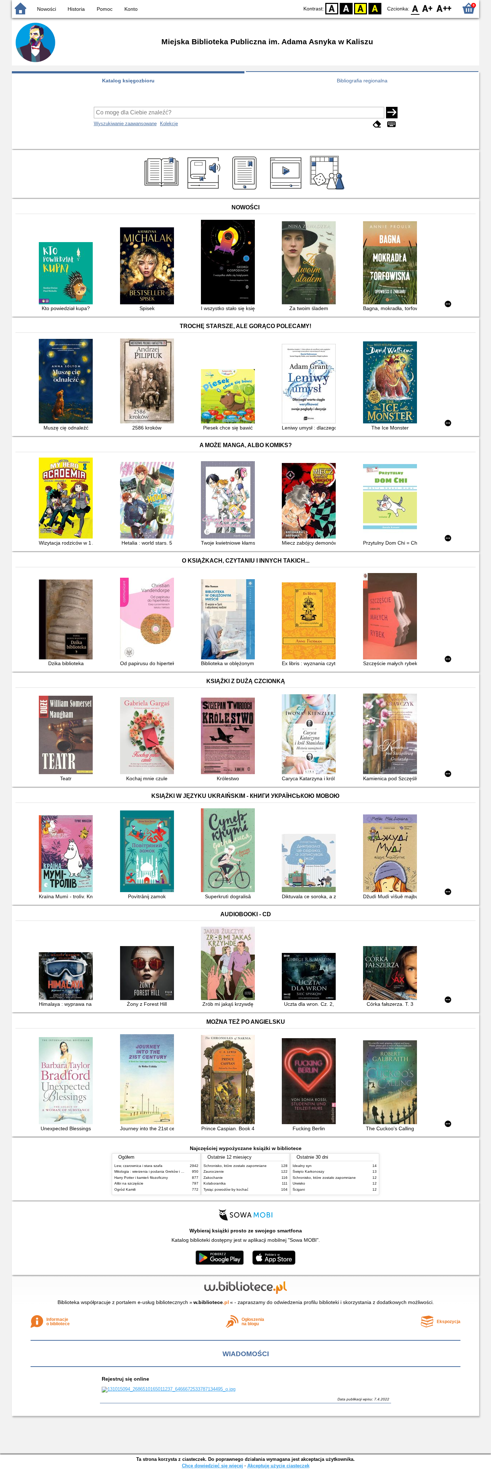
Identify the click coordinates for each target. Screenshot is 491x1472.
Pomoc (105, 9)
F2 (444, 8)
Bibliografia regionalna (362, 80)
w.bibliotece (211, 1302)
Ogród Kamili (125, 1189)
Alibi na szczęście (128, 1183)
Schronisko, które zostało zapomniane (235, 1166)
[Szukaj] (392, 112)
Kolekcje (169, 123)
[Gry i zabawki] (328, 189)
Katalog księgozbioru (128, 80)
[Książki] (162, 189)
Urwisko (299, 1183)
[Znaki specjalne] (391, 124)
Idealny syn (302, 1166)
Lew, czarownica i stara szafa (138, 1166)
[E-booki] (245, 189)
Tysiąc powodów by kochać (225, 1189)
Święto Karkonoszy (308, 1171)
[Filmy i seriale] (287, 189)
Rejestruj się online (125, 1379)
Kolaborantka (214, 1183)
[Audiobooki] (204, 189)
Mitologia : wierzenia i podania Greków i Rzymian (154, 1171)
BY (375, 8)
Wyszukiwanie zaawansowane (125, 123)
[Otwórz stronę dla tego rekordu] (67, 274)
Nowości (46, 9)
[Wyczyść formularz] (377, 124)
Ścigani (299, 1189)
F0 (415, 8)
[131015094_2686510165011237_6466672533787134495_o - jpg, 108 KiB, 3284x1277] (168, 1389)
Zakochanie (213, 1178)
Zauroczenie (213, 1171)
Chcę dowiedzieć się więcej (212, 1465)
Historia (76, 9)
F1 (427, 8)
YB (360, 8)
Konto (131, 9)
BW (346, 8)
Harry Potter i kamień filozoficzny (141, 1178)
